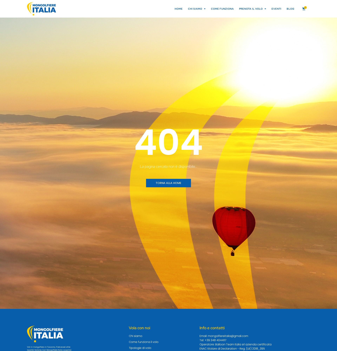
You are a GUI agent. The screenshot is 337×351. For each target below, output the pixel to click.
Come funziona (222, 8)
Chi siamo (195, 8)
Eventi (276, 8)
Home (179, 8)
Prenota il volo (251, 8)
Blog (290, 8)
